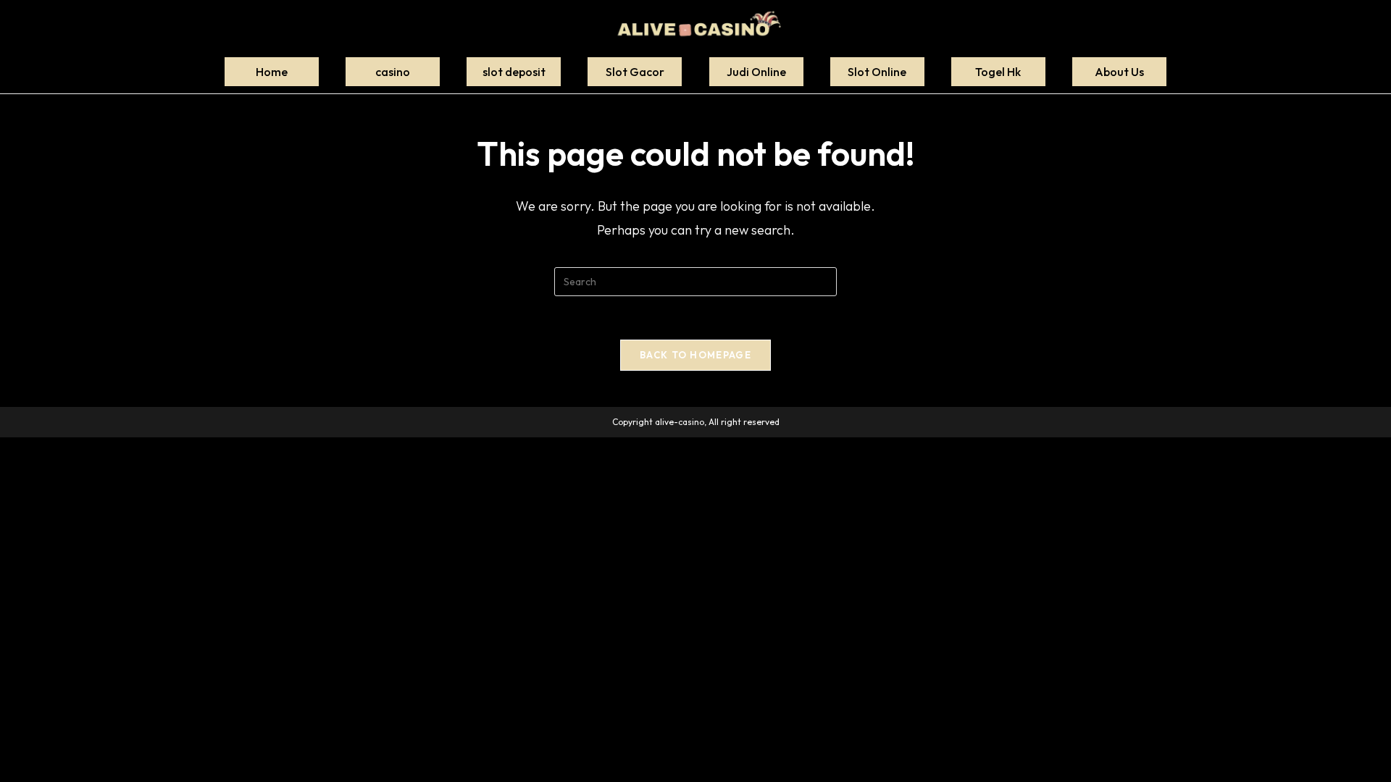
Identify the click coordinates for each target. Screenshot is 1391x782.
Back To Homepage (695, 355)
